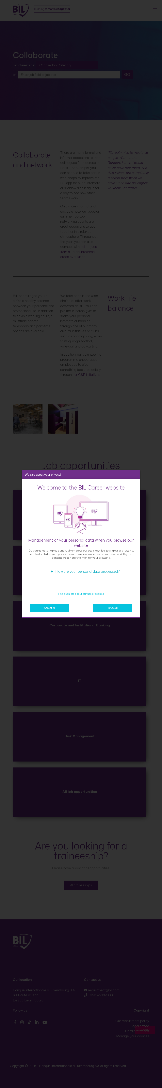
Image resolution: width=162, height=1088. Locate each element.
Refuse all (112, 608)
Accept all (49, 608)
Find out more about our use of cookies (81, 594)
